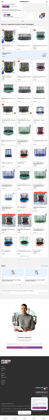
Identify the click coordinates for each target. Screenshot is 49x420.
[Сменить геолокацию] (2, 2)
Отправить (24, 347)
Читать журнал (44, 265)
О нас (2, 370)
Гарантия (3, 382)
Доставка (3, 380)
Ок (39, 407)
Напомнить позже (5, 12)
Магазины (3, 368)
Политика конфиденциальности (7, 403)
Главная (2, 366)
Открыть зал (3, 377)
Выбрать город (14, 6)
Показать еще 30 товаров (24, 256)
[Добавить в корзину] (15, 49)
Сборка (2, 383)
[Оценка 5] (9, 293)
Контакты (3, 373)
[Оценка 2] (4, 293)
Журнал (2, 375)
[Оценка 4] (7, 293)
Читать (3, 56)
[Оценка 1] (2, 293)
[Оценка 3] (5, 293)
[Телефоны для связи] (47, 2)
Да (5, 6)
